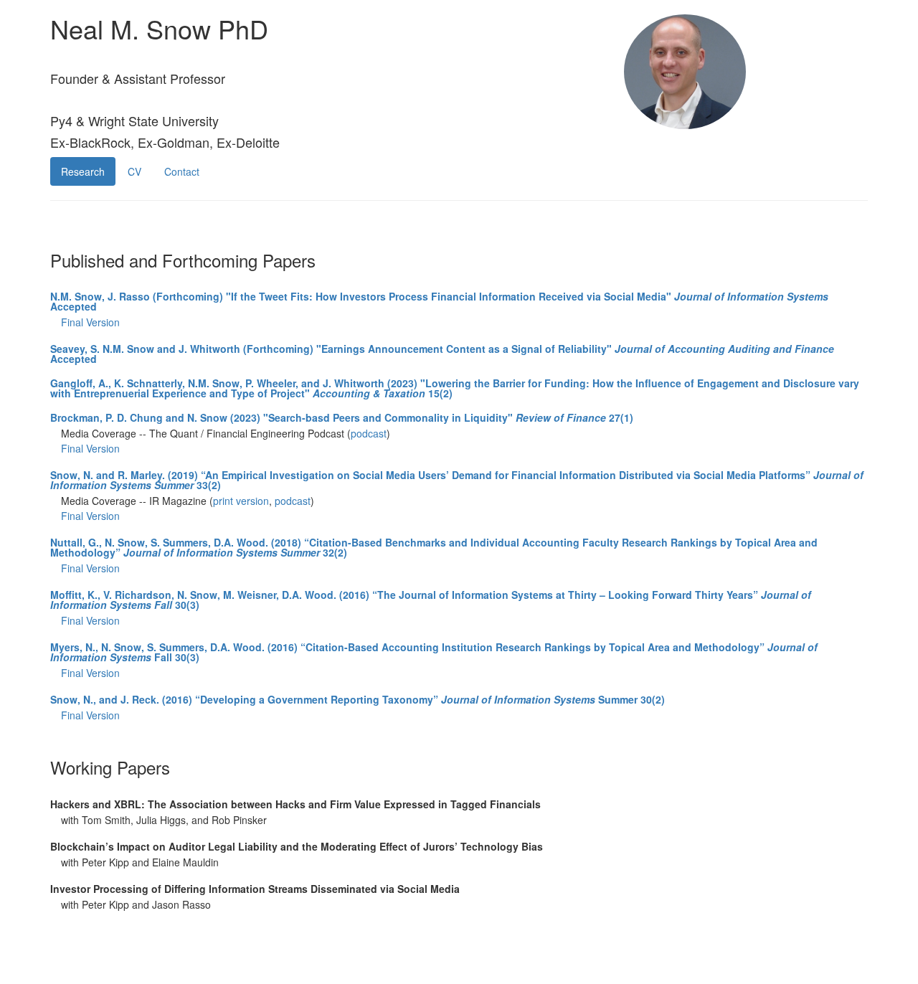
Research (83, 171)
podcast (369, 433)
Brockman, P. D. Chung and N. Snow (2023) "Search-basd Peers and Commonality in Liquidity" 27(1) (341, 417)
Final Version (90, 322)
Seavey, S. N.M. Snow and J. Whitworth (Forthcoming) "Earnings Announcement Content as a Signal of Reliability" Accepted (442, 353)
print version (241, 500)
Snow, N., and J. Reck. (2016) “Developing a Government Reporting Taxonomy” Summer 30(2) (357, 699)
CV (134, 171)
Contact (181, 171)
